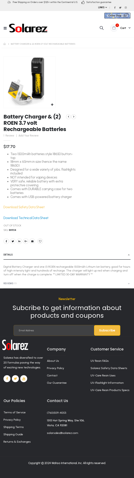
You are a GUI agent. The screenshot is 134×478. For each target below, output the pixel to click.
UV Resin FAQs (100, 360)
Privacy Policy (55, 368)
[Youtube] (23, 378)
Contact (52, 375)
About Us (53, 360)
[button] (52, 105)
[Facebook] (115, 7)
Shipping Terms (13, 427)
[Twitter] (120, 7)
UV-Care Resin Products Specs (110, 390)
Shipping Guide (13, 434)
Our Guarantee (57, 382)
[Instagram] (125, 7)
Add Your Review (28, 135)
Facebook (6, 241)
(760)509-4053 (56, 412)
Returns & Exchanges (17, 441)
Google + (26, 241)
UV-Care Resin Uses (103, 375)
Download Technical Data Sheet (26, 218)
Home (4, 44)
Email (32, 241)
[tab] (67, 255)
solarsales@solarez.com (62, 433)
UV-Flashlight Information (107, 382)
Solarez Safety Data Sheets (109, 368)
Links (101, 7)
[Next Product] (73, 116)
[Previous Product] (68, 116)
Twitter (13, 241)
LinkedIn (19, 241)
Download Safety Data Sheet (24, 207)
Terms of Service (14, 412)
